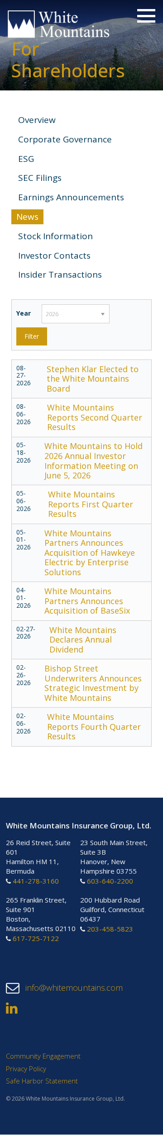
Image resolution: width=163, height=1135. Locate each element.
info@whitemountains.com (73, 988)
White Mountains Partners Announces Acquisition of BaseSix (87, 601)
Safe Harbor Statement (42, 1081)
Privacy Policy (26, 1068)
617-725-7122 (36, 938)
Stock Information (55, 236)
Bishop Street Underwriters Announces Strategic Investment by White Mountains (93, 683)
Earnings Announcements (71, 197)
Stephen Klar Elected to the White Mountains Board (93, 379)
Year (23, 313)
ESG (26, 159)
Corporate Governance (65, 139)
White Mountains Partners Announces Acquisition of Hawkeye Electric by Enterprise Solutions (89, 552)
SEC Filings (40, 178)
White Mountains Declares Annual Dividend (82, 639)
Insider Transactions (60, 274)
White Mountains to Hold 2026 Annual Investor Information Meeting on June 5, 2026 (93, 460)
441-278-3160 (36, 881)
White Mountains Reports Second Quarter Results (94, 417)
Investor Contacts (54, 255)
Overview (37, 120)
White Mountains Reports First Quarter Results (90, 504)
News (27, 216)
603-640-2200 (110, 881)
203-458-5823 (110, 928)
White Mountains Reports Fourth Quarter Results (94, 726)
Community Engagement (43, 1056)
